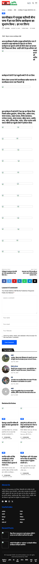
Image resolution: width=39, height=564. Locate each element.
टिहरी (21, 514)
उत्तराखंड (10, 10)
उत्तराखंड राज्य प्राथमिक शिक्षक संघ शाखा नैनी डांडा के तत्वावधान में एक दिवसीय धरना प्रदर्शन (24, 380)
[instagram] (9, 501)
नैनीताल (21, 517)
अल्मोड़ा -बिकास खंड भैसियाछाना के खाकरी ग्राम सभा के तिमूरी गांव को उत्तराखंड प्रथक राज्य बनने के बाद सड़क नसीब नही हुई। (24, 358)
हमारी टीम (36, 560)
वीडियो (26, 560)
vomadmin (7, 437)
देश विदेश (17, 560)
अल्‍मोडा (3, 511)
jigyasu (7, 28)
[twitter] (12, 501)
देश (13, 560)
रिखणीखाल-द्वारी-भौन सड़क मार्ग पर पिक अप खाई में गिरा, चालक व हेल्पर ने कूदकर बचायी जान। (28, 460)
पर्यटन (22, 560)
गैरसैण (21, 511)
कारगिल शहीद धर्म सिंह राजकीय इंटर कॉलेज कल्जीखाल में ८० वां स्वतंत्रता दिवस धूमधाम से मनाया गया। (9, 461)
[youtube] (6, 501)
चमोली (3, 514)
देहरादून (3, 517)
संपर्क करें (4, 522)
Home (3, 10)
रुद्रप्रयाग (22, 519)
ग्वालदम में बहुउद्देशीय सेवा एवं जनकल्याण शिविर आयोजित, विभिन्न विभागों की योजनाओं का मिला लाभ (23, 391)
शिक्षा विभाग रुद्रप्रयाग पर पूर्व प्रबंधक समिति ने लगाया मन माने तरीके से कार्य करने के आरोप (22, 534)
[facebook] (2, 501)
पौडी (15, 10)
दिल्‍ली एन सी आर (4, 560)
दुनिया (10, 560)
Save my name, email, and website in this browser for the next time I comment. (20, 336)
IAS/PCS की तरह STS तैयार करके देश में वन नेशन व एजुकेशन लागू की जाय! (28, 425)
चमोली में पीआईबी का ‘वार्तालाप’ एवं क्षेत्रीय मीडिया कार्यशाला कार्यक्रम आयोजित (23, 544)
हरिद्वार (21, 522)
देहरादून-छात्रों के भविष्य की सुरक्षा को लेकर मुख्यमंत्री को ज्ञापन (10, 425)
